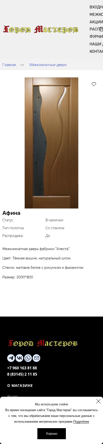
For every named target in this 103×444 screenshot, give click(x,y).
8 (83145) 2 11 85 (22, 374)
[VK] (19, 358)
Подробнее (81, 421)
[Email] (36, 358)
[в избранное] (94, 84)
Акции (12, 396)
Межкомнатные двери (48, 64)
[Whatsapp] (28, 358)
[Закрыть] (98, 401)
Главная (9, 64)
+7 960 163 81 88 (22, 368)
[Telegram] (11, 358)
